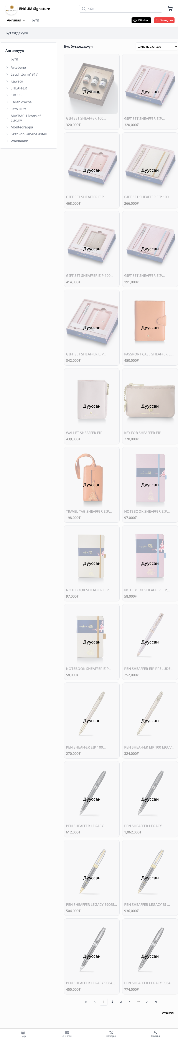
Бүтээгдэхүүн (17, 33)
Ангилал (14, 20)
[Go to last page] (156, 1002)
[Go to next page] (147, 1002)
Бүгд (35, 20)
